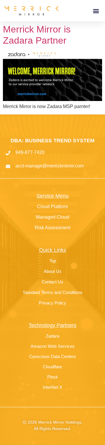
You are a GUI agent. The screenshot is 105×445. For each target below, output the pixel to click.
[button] (96, 11)
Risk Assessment (52, 227)
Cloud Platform (52, 206)
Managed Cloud (52, 217)
